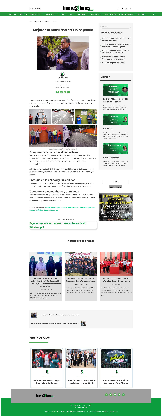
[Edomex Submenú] (39, 14)
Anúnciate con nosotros (110, 411)
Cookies (62, 411)
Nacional (12, 14)
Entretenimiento (95, 14)
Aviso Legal (70, 411)
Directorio (90, 411)
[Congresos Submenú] (54, 14)
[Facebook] (57, 92)
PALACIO (107, 128)
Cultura (61, 14)
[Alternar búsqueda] (153, 14)
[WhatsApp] (65, 92)
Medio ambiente (126, 14)
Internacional (110, 14)
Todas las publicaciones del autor (63, 81)
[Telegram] (68, 92)
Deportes (81, 14)
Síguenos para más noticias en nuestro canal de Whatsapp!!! (57, 225)
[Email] (61, 92)
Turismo (70, 14)
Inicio (31, 22)
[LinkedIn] (114, 394)
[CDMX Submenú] (26, 14)
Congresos (47, 14)
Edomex (33, 14)
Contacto (98, 411)
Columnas (140, 14)
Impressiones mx (81, 407)
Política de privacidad (51, 411)
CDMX (21, 14)
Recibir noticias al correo (65, 219)
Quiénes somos (80, 411)
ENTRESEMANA (111, 157)
